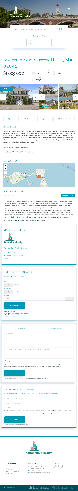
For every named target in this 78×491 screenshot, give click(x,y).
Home (5, 220)
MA (15, 220)
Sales (31, 43)
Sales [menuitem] (8, 466)
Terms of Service (41, 378)
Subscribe (15, 419)
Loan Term (7, 277)
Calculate (14, 305)
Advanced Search (41, 36)
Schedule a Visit (56, 328)
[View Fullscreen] (5, 172)
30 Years (14, 277)
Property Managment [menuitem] (13, 469)
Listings (10, 220)
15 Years (22, 277)
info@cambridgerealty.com (40, 472)
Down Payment (8, 288)
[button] (60, 29)
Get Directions (68, 195)
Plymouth (21, 220)
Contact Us (7, 258)
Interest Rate (8, 295)
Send (15, 373)
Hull (27, 220)
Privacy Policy (58, 366)
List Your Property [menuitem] (12, 471)
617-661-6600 (10, 252)
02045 (32, 220)
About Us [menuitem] (9, 473)
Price (6, 281)
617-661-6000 (35, 470)
